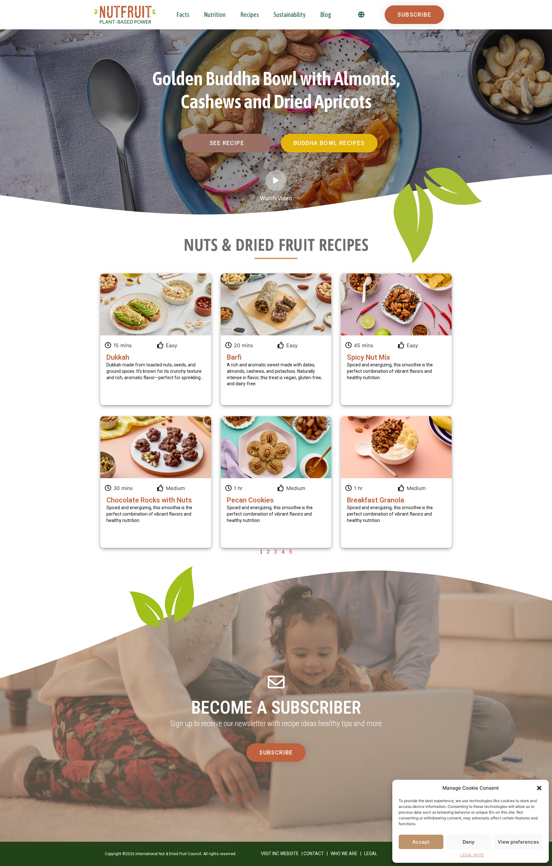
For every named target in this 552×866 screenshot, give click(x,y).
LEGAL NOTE (472, 855)
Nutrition (215, 14)
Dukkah (117, 357)
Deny (469, 842)
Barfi (234, 357)
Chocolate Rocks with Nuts (149, 500)
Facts (182, 14)
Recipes (249, 14)
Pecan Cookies (250, 500)
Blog (325, 14)
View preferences (518, 842)
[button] (539, 788)
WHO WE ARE (344, 853)
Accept (420, 842)
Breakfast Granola (375, 500)
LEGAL (370, 853)
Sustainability (289, 14)
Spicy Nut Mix (368, 357)
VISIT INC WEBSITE (280, 853)
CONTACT (313, 853)
